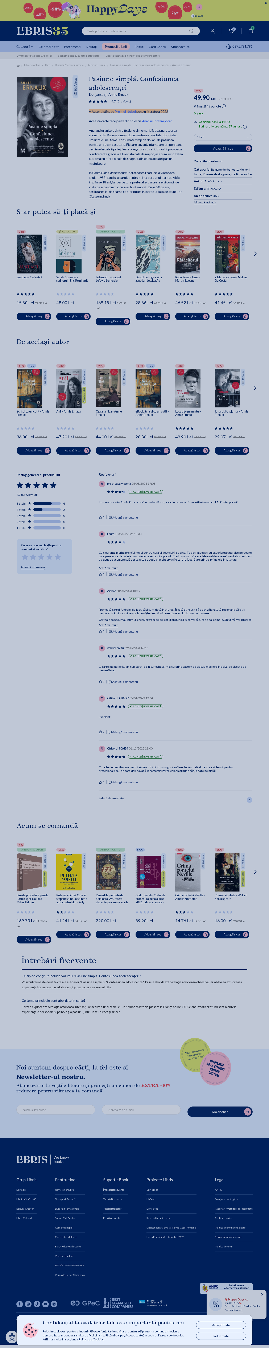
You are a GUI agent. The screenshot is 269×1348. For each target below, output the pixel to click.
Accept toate (221, 1325)
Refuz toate (221, 1336)
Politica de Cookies (91, 1339)
